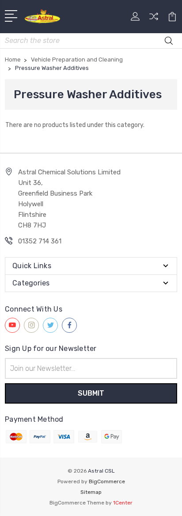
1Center (123, 503)
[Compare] (154, 19)
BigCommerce (107, 481)
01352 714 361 (39, 241)
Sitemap (91, 492)
